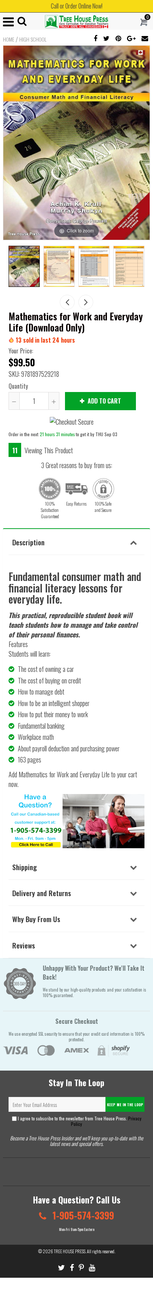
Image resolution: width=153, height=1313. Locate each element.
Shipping (24, 867)
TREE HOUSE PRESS (69, 1251)
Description (28, 542)
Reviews (23, 945)
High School (32, 39)
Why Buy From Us (36, 919)
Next (85, 302)
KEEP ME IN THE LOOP (125, 1104)
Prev (67, 302)
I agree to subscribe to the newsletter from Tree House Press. (79, 1121)
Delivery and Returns (41, 893)
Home (8, 39)
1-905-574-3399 (82, 1215)
